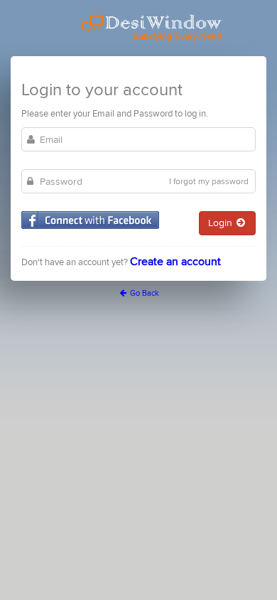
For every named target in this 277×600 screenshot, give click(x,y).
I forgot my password (209, 181)
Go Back (143, 293)
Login (221, 223)
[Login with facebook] (90, 220)
